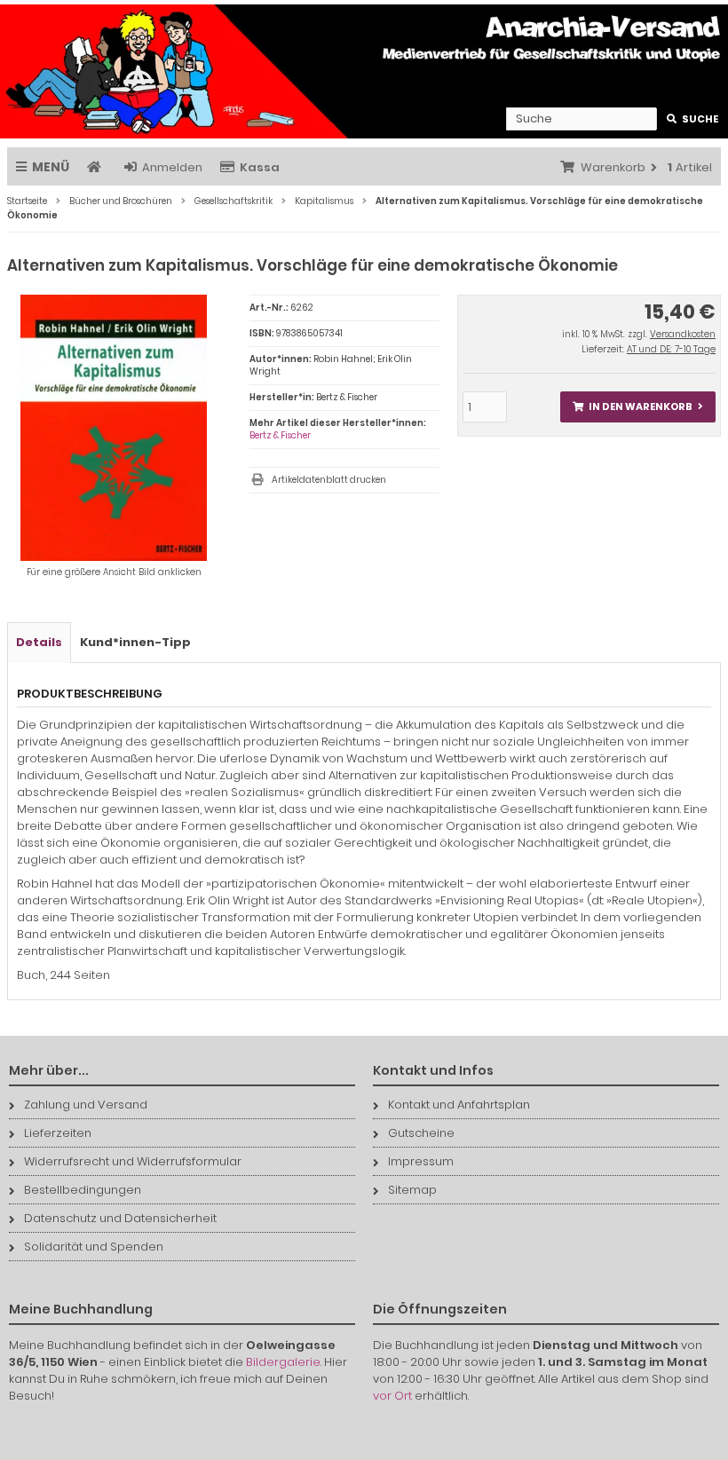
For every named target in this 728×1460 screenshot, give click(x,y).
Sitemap (412, 1189)
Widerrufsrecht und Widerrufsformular (132, 1161)
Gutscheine (421, 1133)
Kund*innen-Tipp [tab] (135, 642)
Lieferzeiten (57, 1133)
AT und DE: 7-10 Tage (671, 349)
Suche (693, 119)
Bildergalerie (283, 1361)
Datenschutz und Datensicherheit (120, 1218)
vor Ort (392, 1395)
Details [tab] (39, 642)
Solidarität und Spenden (93, 1246)
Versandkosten (683, 334)
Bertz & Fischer (280, 435)
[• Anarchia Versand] (364, 71)
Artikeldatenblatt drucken (329, 479)
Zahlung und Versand (85, 1104)
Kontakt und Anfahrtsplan (459, 1104)
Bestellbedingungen (82, 1189)
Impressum (421, 1161)
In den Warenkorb (637, 407)
